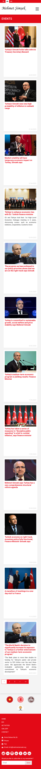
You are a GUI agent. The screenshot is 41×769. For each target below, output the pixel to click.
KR (11, 1)
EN (7, 1)
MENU (37, 9)
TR (3, 1)
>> (25, 681)
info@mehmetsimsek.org (17, 747)
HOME (4, 719)
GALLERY (5, 729)
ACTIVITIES (6, 725)
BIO (3, 722)
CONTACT (5, 732)
